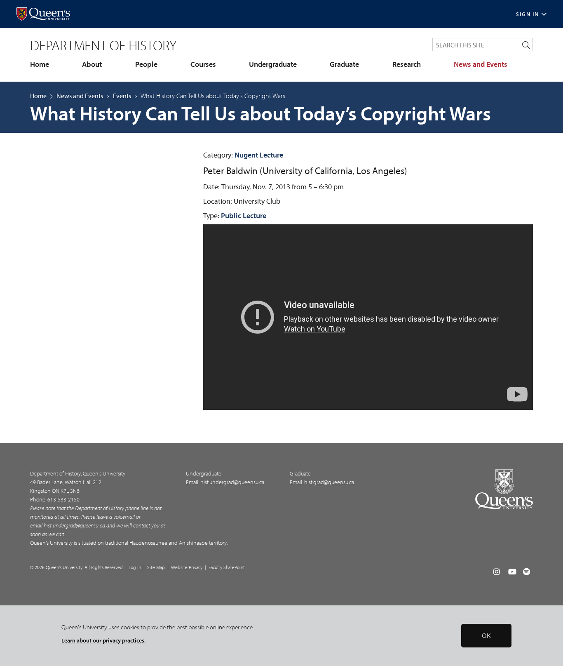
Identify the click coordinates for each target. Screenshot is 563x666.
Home (39, 64)
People (146, 64)
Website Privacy (186, 567)
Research (406, 64)
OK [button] (486, 635)
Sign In (527, 14)
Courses (203, 64)
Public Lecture (243, 215)
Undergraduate (273, 64)
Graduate (344, 64)
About (92, 64)
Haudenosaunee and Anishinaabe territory (178, 542)
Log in (135, 567)
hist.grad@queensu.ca (329, 482)
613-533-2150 (63, 499)
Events (122, 96)
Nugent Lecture (259, 155)
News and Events (480, 64)
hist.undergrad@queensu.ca (74, 525)
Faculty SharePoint (227, 567)
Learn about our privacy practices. (103, 640)
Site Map (156, 567)
